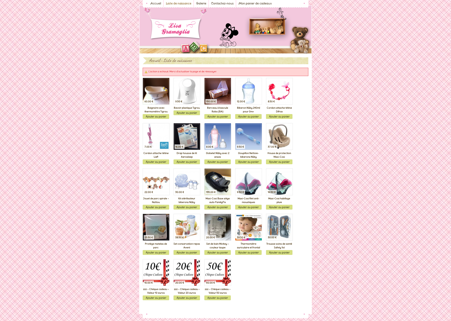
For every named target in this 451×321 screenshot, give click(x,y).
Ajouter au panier (156, 116)
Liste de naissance (178, 60)
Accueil (154, 60)
